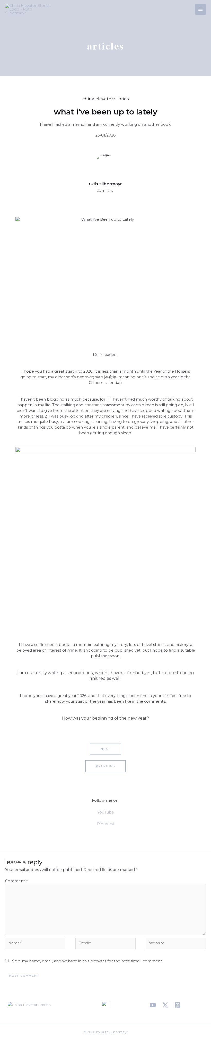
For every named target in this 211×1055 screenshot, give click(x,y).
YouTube (105, 812)
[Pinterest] (177, 1005)
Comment (16, 881)
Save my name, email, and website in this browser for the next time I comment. (87, 961)
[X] (165, 1005)
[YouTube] (153, 1005)
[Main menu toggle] (200, 9)
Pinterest (105, 823)
